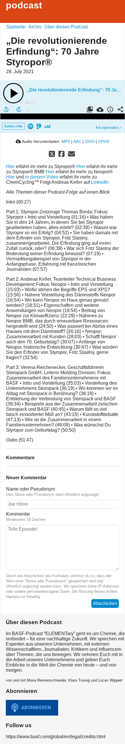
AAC (77, 141)
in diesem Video (41, 176)
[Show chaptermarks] (89, 109)
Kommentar (18, 513)
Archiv (35, 26)
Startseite (16, 26)
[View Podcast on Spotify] (30, 125)
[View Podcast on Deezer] (47, 125)
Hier (10, 166)
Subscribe (13, 126)
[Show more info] (109, 109)
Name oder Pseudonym (30, 489)
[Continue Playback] (13, 93)
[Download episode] (99, 109)
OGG (89, 141)
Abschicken (105, 603)
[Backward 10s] (6, 109)
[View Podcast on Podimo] (39, 125)
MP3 (66, 141)
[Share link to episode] (120, 109)
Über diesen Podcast (66, 26)
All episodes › (108, 128)
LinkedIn (100, 182)
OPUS (103, 141)
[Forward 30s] (19, 109)
